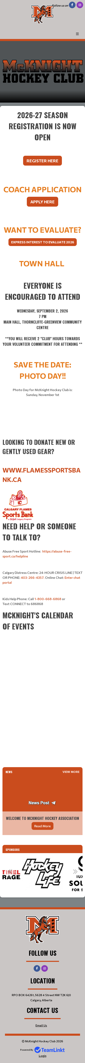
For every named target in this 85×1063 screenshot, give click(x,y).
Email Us (41, 1025)
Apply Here (42, 201)
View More (71, 772)
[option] (42, 873)
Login (42, 1055)
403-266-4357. (33, 577)
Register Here (42, 160)
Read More (42, 826)
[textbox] (42, 143)
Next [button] (75, 871)
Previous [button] (10, 871)
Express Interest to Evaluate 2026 (42, 242)
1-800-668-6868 (47, 599)
